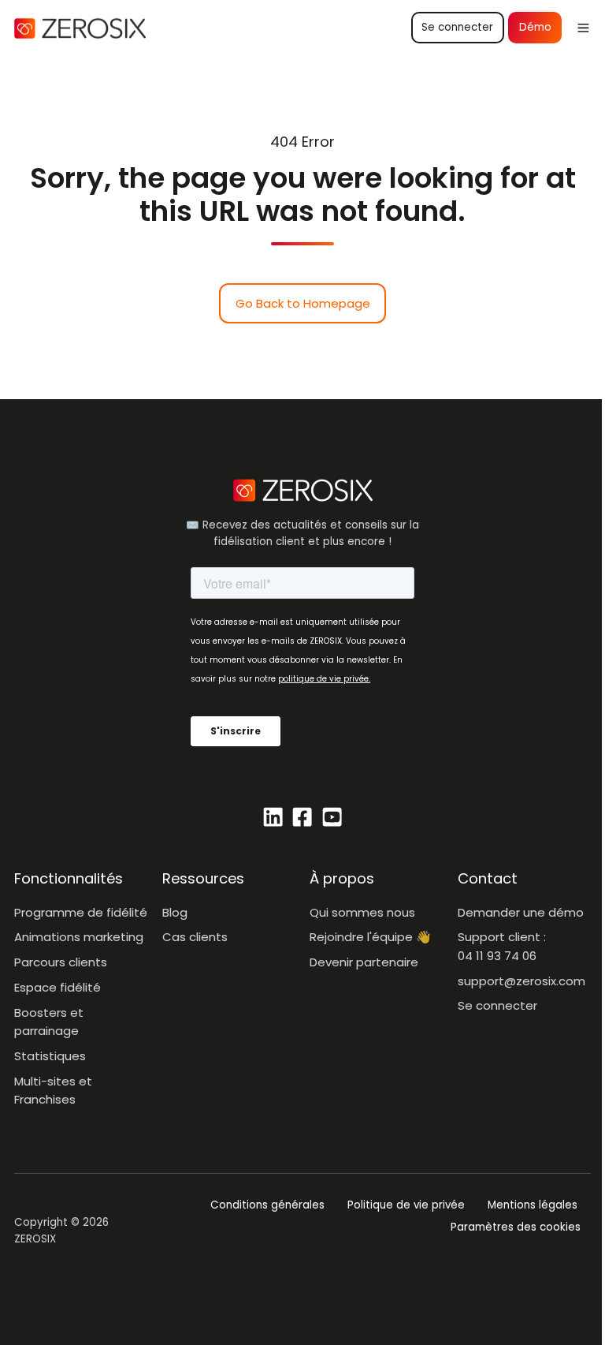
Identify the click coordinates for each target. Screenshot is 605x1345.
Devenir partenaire (364, 962)
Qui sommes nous (362, 912)
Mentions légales (532, 1204)
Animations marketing (78, 936)
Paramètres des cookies (516, 1227)
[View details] (273, 817)
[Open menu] (583, 28)
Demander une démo (521, 912)
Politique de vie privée (406, 1204)
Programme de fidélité (80, 912)
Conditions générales (267, 1204)
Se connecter (457, 27)
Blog (174, 912)
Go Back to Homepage (303, 303)
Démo (535, 27)
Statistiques (50, 1056)
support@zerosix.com (521, 981)
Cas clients (195, 936)
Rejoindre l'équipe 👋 (370, 936)
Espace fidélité (57, 987)
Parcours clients (60, 962)
